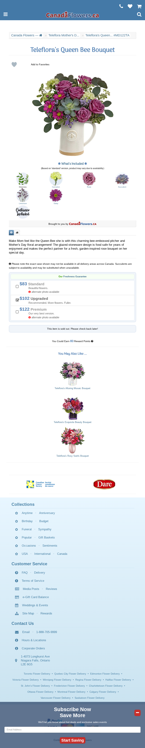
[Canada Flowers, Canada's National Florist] (83, 223)
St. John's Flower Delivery (35, 685)
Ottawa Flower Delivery (40, 691)
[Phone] (119, 6)
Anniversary (47, 513)
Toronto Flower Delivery (37, 673)
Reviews (51, 589)
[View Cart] (137, 6)
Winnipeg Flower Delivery (57, 679)
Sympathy (44, 529)
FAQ (25, 572)
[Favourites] (128, 6)
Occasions (29, 545)
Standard (40, 287)
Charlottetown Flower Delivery (106, 685)
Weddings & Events (35, 605)
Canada (62, 554)
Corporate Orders (33, 648)
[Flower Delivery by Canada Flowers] (72, 14)
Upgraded (46, 300)
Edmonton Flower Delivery (105, 673)
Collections (22, 504)
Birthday (27, 521)
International (42, 554)
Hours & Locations (34, 640)
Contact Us (22, 623)
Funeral (27, 529)
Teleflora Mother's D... (63, 35)
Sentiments (49, 545)
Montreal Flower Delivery (71, 691)
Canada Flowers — (25, 35)
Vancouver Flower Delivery (56, 697)
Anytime (27, 513)
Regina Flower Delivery (88, 679)
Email (26, 632)
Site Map (28, 613)
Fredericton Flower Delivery (69, 685)
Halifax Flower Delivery (118, 679)
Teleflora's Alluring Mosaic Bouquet (72, 388)
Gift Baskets (46, 537)
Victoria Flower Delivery (25, 679)
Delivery (39, 572)
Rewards (46, 613)
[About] (11, 232)
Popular (27, 537)
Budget (43, 521)
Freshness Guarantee (74, 276)
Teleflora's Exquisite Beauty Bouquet (72, 422)
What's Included (72, 163)
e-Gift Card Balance (36, 597)
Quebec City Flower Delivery (70, 673)
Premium (40, 313)
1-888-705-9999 (46, 632)
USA (25, 554)
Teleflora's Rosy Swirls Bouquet (72, 456)
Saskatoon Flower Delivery (90, 697)
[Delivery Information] (17, 232)
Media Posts (31, 589)
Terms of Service (33, 580)
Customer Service (29, 563)
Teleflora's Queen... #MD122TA (107, 35)
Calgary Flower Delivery (102, 691)
